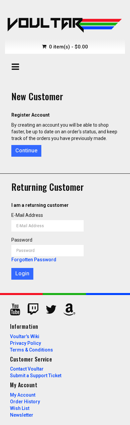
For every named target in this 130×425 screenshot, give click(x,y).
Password (21, 240)
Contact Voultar (27, 369)
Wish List (19, 408)
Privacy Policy (25, 343)
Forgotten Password (33, 259)
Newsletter (21, 415)
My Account (22, 395)
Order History (25, 401)
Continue (26, 150)
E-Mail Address (27, 215)
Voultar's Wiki (24, 336)
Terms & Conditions (31, 349)
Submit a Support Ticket (35, 375)
